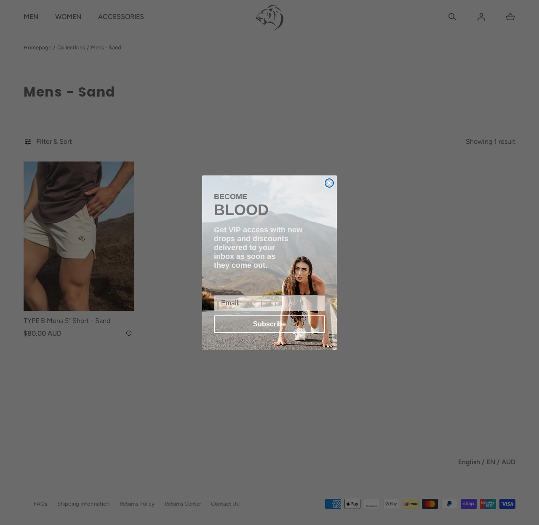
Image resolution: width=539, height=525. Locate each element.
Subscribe (269, 324)
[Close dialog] (329, 183)
